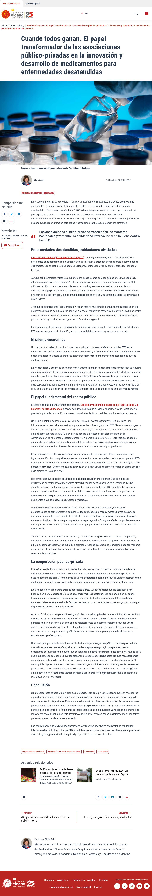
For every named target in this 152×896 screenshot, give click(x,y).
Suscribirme (13, 245)
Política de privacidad (84, 880)
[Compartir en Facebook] (4, 214)
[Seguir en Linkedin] (139, 886)
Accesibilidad (83, 887)
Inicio (4, 25)
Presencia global (33, 3)
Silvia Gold (39, 180)
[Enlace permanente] (12, 221)
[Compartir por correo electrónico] (4, 221)
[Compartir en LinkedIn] (19, 214)
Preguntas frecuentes (61, 887)
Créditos (103, 880)
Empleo (98, 887)
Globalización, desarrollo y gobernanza (38, 193)
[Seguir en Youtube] (147, 886)
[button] (136, 13)
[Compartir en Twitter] (12, 214)
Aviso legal (63, 880)
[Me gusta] (24, 797)
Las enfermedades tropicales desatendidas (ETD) (57, 257)
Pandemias (89, 751)
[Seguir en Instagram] (132, 886)
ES (82, 13)
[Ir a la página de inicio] (20, 12)
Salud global (103, 751)
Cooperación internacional (33, 751)
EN (86, 13)
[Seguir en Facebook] (117, 886)
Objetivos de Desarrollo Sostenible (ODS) (64, 751)
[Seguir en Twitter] (125, 886)
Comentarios (16, 25)
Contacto (49, 880)
